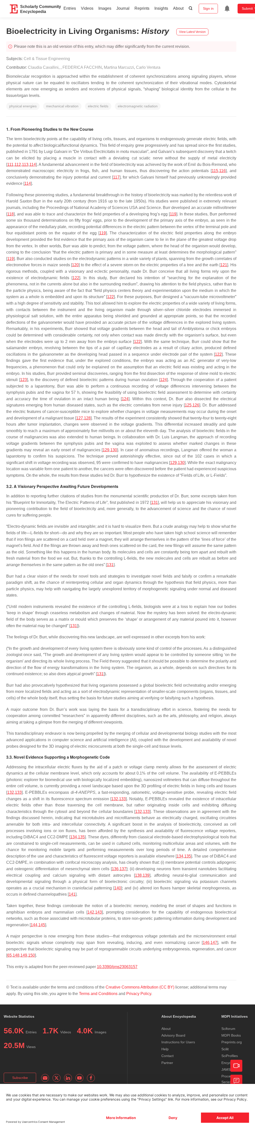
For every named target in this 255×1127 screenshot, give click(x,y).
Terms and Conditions (98, 994)
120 (75, 265)
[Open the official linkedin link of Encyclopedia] (68, 1078)
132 (10, 792)
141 (72, 894)
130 (113, 450)
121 (223, 265)
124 (163, 380)
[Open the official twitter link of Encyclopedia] (57, 1078)
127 (79, 418)
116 (222, 171)
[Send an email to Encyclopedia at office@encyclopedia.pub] (45, 1078)
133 (18, 792)
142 (90, 912)
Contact (167, 1056)
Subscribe (20, 1078)
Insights (161, 8)
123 (23, 380)
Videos (87, 8)
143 (98, 912)
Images (104, 8)
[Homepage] (14, 9)
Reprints (141, 8)
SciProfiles (229, 1056)
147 (213, 942)
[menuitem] (227, 8)
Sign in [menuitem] (208, 8)
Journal (122, 8)
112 (17, 164)
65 (9, 955)
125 (188, 405)
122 (75, 278)
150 (31, 955)
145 (41, 925)
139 (146, 875)
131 (154, 502)
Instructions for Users (178, 1042)
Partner (167, 1063)
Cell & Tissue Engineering (47, 59)
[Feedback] (236, 1081)
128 (87, 418)
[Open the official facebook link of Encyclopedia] (91, 1078)
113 (25, 164)
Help (165, 1049)
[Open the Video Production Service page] (236, 1066)
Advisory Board (173, 1035)
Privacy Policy (138, 994)
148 (16, 955)
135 (81, 837)
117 (116, 177)
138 (138, 875)
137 (123, 869)
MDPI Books (231, 1035)
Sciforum (228, 1029)
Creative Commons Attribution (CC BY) (140, 987)
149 (23, 955)
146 (206, 942)
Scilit (225, 1049)
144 (34, 925)
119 (173, 214)
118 (10, 214)
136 (115, 869)
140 (117, 888)
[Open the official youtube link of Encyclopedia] (79, 1078)
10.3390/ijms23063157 (117, 967)
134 (73, 837)
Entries (70, 8)
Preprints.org (231, 1042)
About (178, 8)
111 (10, 164)
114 (32, 164)
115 (215, 171)
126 (195, 405)
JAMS (226, 1069)
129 (106, 450)
